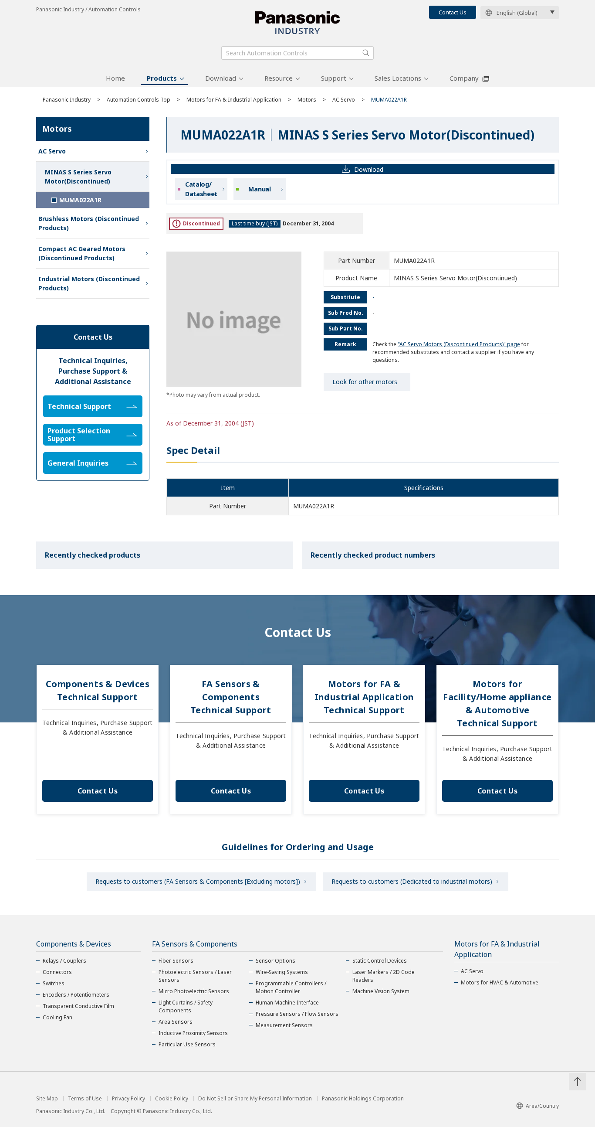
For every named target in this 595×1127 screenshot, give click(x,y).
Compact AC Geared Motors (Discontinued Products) (81, 253)
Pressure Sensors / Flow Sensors (297, 1014)
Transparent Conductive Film (78, 1006)
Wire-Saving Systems (282, 972)
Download (220, 78)
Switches (53, 983)
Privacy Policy (128, 1098)
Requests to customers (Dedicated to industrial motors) (411, 881)
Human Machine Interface (287, 1002)
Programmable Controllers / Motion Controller (291, 987)
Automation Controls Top (138, 99)
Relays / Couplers (64, 960)
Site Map (47, 1098)
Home (115, 78)
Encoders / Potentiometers (76, 994)
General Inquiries (77, 463)
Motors (307, 99)
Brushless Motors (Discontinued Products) (88, 223)
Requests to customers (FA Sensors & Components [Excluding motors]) (197, 881)
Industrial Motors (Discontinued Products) (89, 283)
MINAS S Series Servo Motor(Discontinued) (78, 176)
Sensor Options (275, 960)
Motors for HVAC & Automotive (499, 982)
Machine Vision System (380, 991)
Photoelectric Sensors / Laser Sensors (195, 976)
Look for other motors (364, 382)
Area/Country (542, 1106)
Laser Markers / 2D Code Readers (383, 976)
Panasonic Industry (67, 99)
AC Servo (343, 99)
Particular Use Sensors (187, 1044)
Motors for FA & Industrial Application (233, 99)
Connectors (57, 972)
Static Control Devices (379, 960)
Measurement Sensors (284, 1025)
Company (464, 78)
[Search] (366, 53)
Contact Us (453, 12)
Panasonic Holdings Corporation (363, 1098)
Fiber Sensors (176, 960)
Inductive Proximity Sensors (193, 1033)
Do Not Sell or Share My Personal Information (255, 1098)
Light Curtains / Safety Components (186, 1006)
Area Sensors (176, 1021)
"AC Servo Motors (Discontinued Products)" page (459, 344)
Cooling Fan (57, 1017)
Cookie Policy (171, 1098)
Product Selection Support (78, 434)
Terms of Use (85, 1098)
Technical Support (79, 406)
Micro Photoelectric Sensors (194, 991)
